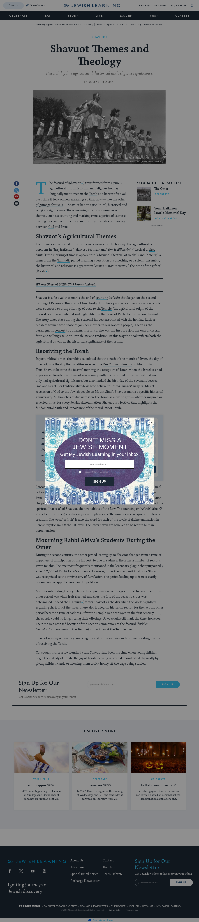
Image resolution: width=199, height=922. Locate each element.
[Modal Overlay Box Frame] (99, 461)
